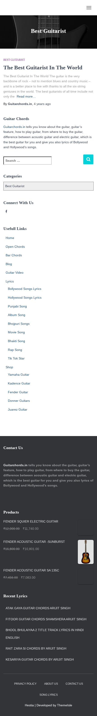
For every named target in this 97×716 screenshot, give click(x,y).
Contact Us (74, 683)
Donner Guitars (19, 400)
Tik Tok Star (16, 358)
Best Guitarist (14, 59)
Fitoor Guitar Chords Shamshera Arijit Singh (46, 619)
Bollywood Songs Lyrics (24, 289)
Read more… (26, 96)
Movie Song (16, 332)
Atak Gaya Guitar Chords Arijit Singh (38, 608)
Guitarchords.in (14, 127)
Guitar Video (14, 272)
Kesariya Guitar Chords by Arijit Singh (40, 659)
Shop (9, 367)
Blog (9, 264)
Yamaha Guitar (18, 374)
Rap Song (15, 350)
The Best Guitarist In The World (42, 67)
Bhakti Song (16, 341)
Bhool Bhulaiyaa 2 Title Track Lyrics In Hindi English (45, 633)
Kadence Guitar (19, 383)
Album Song (16, 315)
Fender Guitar (18, 392)
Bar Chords (14, 255)
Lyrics (10, 281)
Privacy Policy (25, 683)
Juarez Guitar (17, 409)
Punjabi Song (17, 306)
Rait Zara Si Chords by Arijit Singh (36, 648)
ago (42, 104)
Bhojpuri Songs (19, 323)
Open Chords (15, 246)
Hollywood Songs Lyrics (25, 297)
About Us (51, 683)
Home (10, 238)
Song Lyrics (48, 694)
